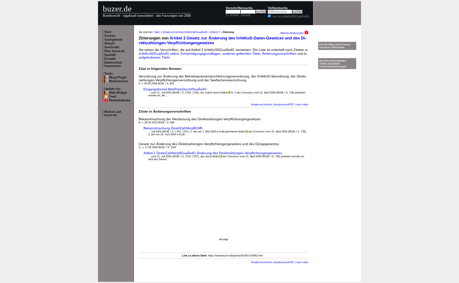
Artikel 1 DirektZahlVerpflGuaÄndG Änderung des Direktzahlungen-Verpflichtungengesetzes (212, 153)
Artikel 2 (215, 32)
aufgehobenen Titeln (154, 57)
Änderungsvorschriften (279, 53)
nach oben (302, 104)
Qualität (110, 55)
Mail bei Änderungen (292, 33)
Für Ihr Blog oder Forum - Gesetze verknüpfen (335, 46)
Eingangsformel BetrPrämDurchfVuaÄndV (174, 89)
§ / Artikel (232, 15)
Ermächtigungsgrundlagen (201, 53)
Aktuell (109, 43)
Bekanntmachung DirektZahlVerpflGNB (172, 128)
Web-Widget (118, 92)
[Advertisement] (223, 203)
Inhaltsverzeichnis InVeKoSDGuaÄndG (185, 32)
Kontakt (109, 58)
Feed (112, 96)
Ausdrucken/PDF (284, 104)
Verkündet (111, 47)
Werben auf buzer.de (112, 113)
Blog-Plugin (118, 77)
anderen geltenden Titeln (241, 53)
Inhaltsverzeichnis (261, 104)
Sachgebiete (113, 39)
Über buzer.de (114, 51)
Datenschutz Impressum (113, 64)
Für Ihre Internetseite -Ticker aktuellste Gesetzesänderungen (333, 63)
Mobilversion (118, 81)
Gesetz (246, 15)
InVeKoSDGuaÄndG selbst (159, 53)
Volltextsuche (278, 8)
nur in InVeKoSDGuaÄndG (291, 16)
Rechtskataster (120, 100)
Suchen (109, 36)
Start (107, 32)
